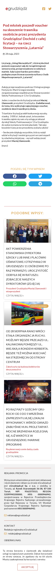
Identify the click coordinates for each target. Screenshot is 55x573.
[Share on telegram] (40, 183)
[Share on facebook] (15, 176)
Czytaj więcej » (15, 296)
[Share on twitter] (40, 176)
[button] (27, 567)
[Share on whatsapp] (15, 183)
